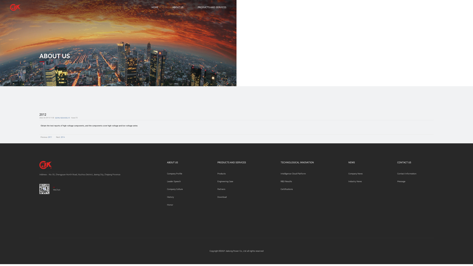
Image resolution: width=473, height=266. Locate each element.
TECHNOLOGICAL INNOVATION (257, 7)
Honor (170, 205)
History (170, 197)
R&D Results (286, 181)
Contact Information (406, 174)
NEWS (291, 7)
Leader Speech (174, 181)
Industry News (355, 181)
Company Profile (174, 174)
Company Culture (175, 189)
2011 (50, 137)
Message (401, 181)
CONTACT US (315, 7)
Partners (221, 189)
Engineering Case (225, 181)
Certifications (287, 189)
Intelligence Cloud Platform (293, 174)
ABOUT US (177, 7)
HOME (155, 7)
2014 (63, 137)
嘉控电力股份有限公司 (62, 118)
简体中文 (445, 7)
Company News (355, 174)
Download (222, 197)
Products (221, 174)
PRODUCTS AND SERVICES (212, 7)
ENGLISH (457, 7)
